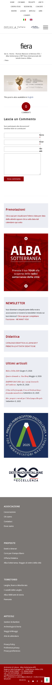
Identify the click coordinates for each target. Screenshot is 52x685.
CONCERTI (39, 6)
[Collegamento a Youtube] (33, 681)
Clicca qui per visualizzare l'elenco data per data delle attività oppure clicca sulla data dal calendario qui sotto (25, 219)
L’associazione (10, 512)
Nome (41, 136)
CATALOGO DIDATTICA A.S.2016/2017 (22, 343)
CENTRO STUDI (16, 6)
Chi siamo (8, 517)
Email (41, 143)
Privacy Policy (9, 644)
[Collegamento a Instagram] (41, 681)
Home (12, 2)
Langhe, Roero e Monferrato (15, 585)
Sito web (40, 150)
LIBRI (40, 11)
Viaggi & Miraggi (11, 631)
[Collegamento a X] (28, 681)
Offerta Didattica (11, 558)
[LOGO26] (21, 27)
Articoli (32, 11)
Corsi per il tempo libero (14, 553)
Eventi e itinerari (10, 549)
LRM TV (40, 2)
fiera (26, 46)
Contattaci (8, 521)
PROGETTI (31, 2)
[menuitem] (12, 2)
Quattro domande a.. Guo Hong (17, 376)
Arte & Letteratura (11, 636)
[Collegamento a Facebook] (37, 681)
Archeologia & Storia (12, 627)
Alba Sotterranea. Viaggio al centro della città (22, 563)
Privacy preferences (12, 651)
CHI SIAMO (21, 2)
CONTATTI (27, 15)
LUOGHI (23, 11)
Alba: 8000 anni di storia (14, 595)
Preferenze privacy (11, 648)
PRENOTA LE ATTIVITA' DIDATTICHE (20, 346)
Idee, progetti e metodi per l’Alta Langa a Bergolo (24, 398)
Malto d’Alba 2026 (12, 370)
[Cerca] (37, 27)
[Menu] (44, 27)
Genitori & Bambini (11, 622)
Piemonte (8, 599)
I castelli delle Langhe (13, 590)
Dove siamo (9, 526)
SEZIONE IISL (28, 6)
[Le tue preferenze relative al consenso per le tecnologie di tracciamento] (47, 680)
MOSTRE (14, 11)
